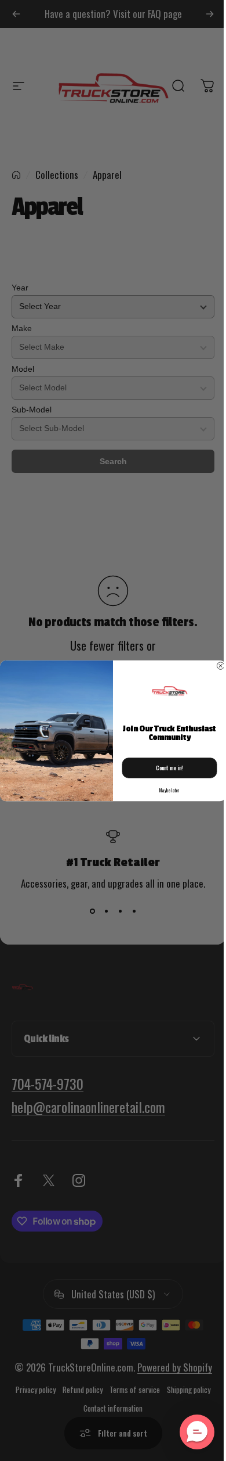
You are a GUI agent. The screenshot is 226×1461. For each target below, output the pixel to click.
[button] (188, 1432)
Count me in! (165, 767)
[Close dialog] (216, 665)
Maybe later (165, 790)
